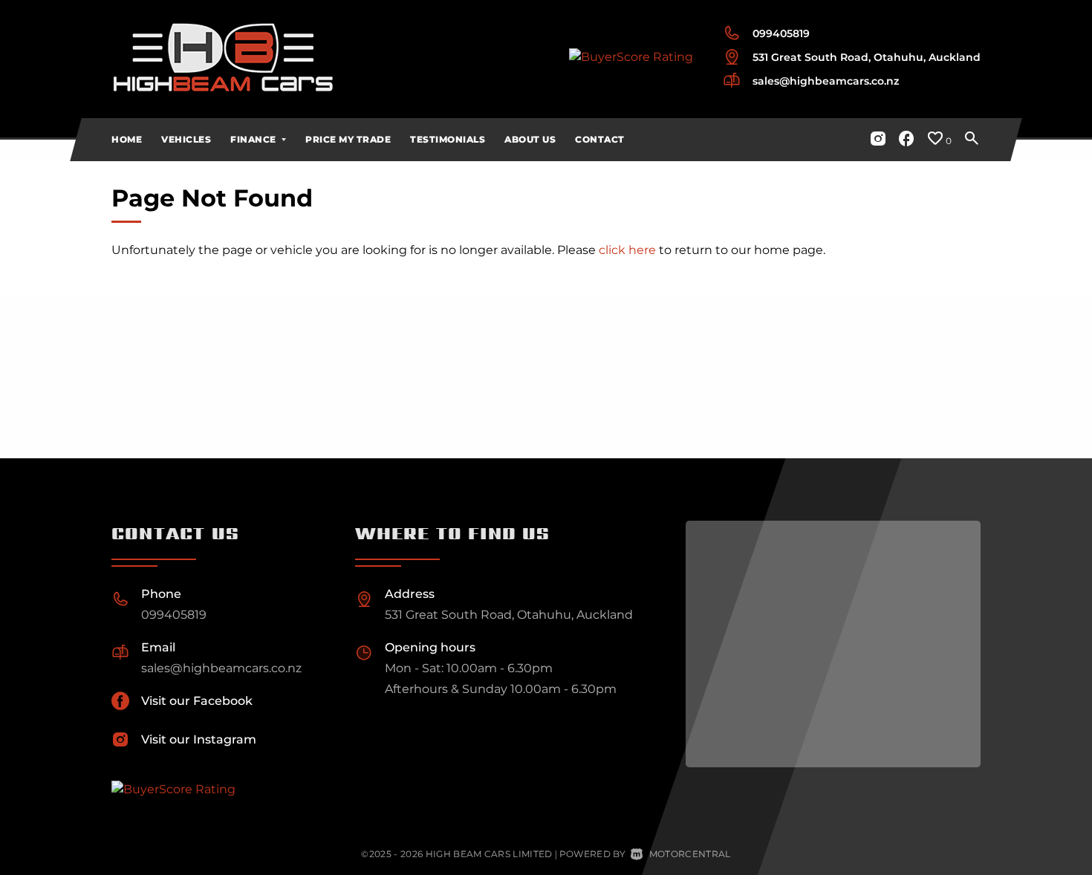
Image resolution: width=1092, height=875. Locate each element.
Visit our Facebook (197, 701)
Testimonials (447, 139)
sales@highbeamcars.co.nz (826, 81)
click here (627, 250)
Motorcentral (689, 853)
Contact (600, 139)
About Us (530, 139)
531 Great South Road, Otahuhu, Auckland (867, 57)
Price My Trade (348, 139)
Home (126, 139)
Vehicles (186, 139)
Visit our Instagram (198, 739)
